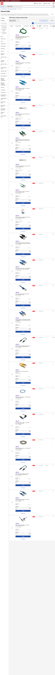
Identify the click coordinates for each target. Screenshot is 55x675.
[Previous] (49, 20)
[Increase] (30, 46)
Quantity (17, 44)
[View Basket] (53, 3)
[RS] (2, 3)
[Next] (54, 20)
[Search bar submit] (53, 6)
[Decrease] (16, 46)
